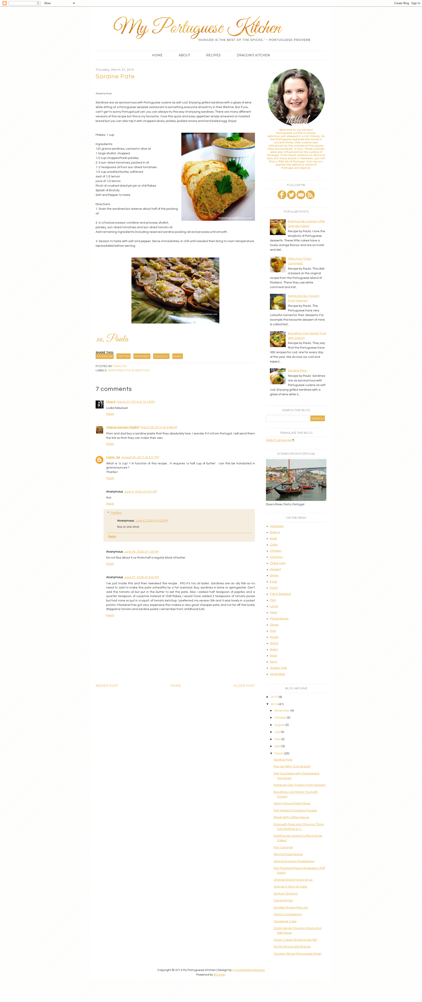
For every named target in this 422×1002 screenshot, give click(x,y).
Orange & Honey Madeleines (294, 861)
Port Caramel (283, 847)
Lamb (274, 606)
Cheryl (110, 401)
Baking (275, 532)
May (278, 739)
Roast (274, 637)
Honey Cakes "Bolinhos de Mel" (295, 939)
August (280, 724)
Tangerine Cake (285, 921)
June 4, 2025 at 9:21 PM (140, 491)
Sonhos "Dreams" (286, 893)
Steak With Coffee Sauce (291, 817)
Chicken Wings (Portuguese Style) (297, 953)
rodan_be (113, 457)
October (281, 717)
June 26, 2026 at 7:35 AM (141, 551)
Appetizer (116, 370)
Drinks (274, 575)
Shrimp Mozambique (288, 854)
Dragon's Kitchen (253, 55)
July (278, 732)
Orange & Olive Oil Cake (290, 886)
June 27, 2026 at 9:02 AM (141, 577)
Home (157, 55)
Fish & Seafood (137, 370)
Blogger (219, 974)
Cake (274, 544)
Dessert (275, 569)
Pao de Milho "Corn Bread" (292, 766)
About (184, 55)
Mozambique (279, 618)
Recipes (213, 55)
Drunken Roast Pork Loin (291, 907)
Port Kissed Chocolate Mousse (295, 810)
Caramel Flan (283, 900)
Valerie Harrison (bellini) (122, 427)
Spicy (273, 661)
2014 (274, 704)
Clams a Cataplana (288, 914)
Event (274, 587)
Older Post (244, 686)
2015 (274, 697)
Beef (273, 538)
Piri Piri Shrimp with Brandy (292, 946)
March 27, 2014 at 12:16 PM (136, 401)
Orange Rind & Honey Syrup (293, 879)
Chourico (276, 557)
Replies (116, 513)
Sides (274, 649)
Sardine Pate (297, 370)
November (282, 710)
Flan (273, 600)
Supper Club (278, 667)
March (279, 753)
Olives (274, 624)
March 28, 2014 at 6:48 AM (158, 427)
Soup (273, 655)
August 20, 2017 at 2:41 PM (140, 457)
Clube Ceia (278, 563)
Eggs (273, 581)
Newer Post (107, 686)
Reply (110, 414)
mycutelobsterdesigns (248, 970)
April (278, 746)
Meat (273, 612)
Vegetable (277, 674)
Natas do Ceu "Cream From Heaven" (300, 785)
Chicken (276, 550)
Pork (273, 630)
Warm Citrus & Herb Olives (292, 803)
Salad (274, 643)
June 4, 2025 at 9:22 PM (151, 520)
